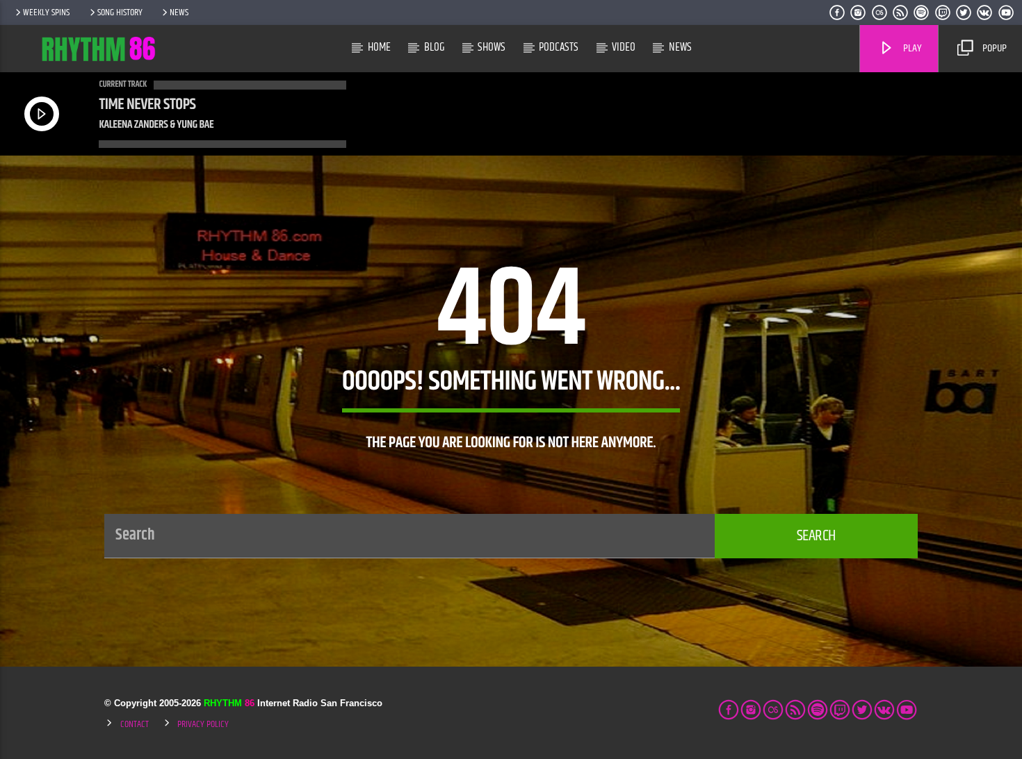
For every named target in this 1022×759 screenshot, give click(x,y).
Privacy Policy (203, 724)
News (179, 12)
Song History (120, 12)
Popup (993, 48)
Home (379, 47)
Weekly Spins (46, 12)
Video (623, 47)
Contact (134, 724)
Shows (491, 47)
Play (911, 48)
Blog (434, 47)
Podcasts (558, 47)
